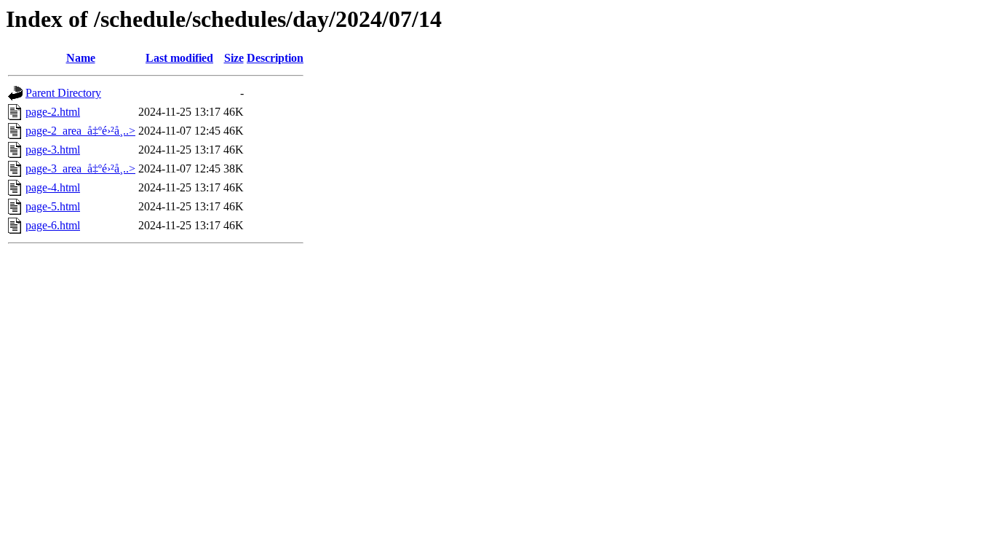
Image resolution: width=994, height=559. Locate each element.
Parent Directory (63, 93)
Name (80, 58)
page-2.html (52, 112)
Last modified (179, 58)
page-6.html (52, 225)
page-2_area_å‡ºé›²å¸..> (80, 130)
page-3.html (52, 149)
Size (234, 58)
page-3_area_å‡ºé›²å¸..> (80, 168)
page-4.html (52, 187)
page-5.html (52, 206)
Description (275, 58)
